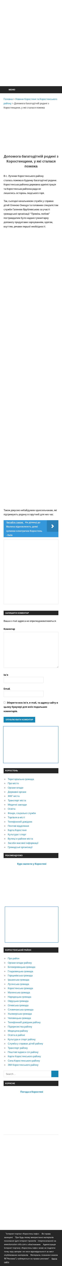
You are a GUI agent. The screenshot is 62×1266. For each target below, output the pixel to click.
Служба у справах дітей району (25, 1043)
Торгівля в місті (16, 817)
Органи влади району (20, 962)
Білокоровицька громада (21, 966)
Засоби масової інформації (23, 842)
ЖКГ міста (13, 796)
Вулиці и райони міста (20, 838)
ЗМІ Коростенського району (23, 1064)
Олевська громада (18, 1005)
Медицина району (18, 1030)
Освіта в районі (16, 1034)
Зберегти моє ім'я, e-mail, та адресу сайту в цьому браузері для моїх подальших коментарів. (31, 707)
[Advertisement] (31, 50)
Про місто (13, 783)
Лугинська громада (18, 983)
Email (7, 688)
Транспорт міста (17, 800)
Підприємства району (20, 1026)
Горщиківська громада (20, 975)
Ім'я (6, 674)
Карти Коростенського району (24, 1056)
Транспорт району (18, 1047)
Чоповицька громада (19, 1018)
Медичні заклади (17, 804)
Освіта (11, 808)
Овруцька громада (18, 1000)
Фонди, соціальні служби (22, 813)
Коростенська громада (20, 988)
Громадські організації (20, 847)
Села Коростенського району (24, 1060)
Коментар (9, 628)
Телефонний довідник (20, 821)
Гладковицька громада (20, 971)
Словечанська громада (20, 1009)
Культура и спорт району (22, 1039)
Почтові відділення (18, 825)
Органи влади (15, 787)
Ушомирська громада (20, 1013)
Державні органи (17, 791)
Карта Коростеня (17, 830)
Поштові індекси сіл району (23, 1052)
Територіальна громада (21, 779)
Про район (13, 958)
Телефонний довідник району (24, 1022)
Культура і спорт (17, 834)
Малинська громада (19, 992)
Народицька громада (19, 996)
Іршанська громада (18, 979)
